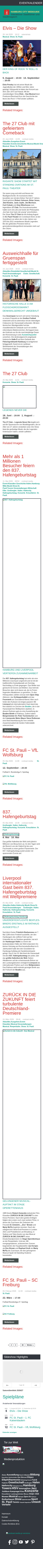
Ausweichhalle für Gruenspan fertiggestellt (20, 258)
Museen (5, 1496)
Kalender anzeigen (10, 1432)
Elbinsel (24, 1477)
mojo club (34, 1494)
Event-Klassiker (9, 484)
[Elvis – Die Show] (22, 66)
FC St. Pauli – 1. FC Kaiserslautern (20, 1419)
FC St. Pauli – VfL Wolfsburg (20, 752)
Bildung (35, 1474)
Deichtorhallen (13, 1477)
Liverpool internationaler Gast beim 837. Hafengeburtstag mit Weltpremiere (20, 887)
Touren (10, 488)
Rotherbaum (8, 1499)
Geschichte (22, 144)
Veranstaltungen (14, 274)
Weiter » (30, 1345)
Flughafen (5, 1483)
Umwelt (36, 1501)
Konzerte (6, 276)
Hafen (28, 484)
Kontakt (5, 1517)
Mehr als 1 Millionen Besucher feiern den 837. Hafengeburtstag (19, 466)
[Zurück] (7, 1385)
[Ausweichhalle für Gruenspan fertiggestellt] (22, 301)
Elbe (4, 491)
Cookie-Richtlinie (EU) (10, 1524)
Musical (6, 37)
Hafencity (27, 491)
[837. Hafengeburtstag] (11, 834)
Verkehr (6, 1504)
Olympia (20, 1497)
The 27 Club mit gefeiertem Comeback (19, 128)
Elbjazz (30, 1477)
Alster (4, 1475)
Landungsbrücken (17, 1494)
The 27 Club (15, 373)
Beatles (28, 706)
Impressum (6, 1514)
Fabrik (34, 1480)
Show (12, 37)
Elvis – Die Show (20, 28)
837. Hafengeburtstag (19, 814)
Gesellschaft (25, 271)
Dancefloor (5, 1477)
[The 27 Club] (19, 387)
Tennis (16, 1502)
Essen (29, 1480)
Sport (34, 1499)
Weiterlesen (9, 104)
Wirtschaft (32, 488)
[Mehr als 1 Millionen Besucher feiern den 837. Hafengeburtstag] (22, 500)
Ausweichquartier (29, 335)
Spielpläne (13, 1396)
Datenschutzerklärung (10, 1521)
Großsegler (12, 491)
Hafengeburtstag (10, 493)
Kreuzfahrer (31, 493)
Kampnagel (15, 1491)
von (21, 1385)
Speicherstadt (26, 1499)
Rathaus (33, 1496)
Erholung (24, 1480)
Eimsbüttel (15, 271)
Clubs (25, 274)
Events (14, 144)
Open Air (27, 1497)
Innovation (25, 1488)
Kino (22, 1491)
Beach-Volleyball (24, 1475)
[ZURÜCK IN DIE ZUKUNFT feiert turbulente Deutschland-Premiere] (22, 1031)
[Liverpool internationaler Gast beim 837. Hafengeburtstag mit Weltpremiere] (15, 917)
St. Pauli (19, 37)
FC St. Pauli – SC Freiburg (20, 1282)
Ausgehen (15, 141)
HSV (15, 1488)
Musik (36, 144)
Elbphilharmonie (11, 1479)
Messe (26, 1494)
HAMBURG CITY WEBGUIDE (25, 11)
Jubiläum (5, 1491)
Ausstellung (13, 1475)
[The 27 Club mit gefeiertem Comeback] (22, 178)
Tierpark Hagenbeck (25, 1502)
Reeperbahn (15, 1026)
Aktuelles (6, 141)
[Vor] (35, 1385)
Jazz (34, 1488)
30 (23, 1345)
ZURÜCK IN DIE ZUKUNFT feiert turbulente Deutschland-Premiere (19, 1004)
